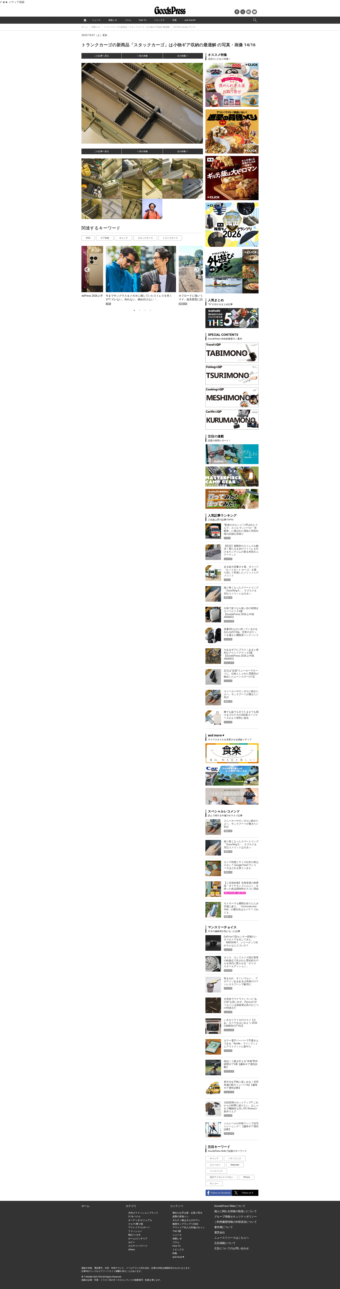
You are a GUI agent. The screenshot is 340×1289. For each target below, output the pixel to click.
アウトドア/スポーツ (139, 1227)
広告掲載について (225, 1243)
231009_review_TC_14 (184, 27)
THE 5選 (176, 1231)
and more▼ (190, 20)
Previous (85, 268)
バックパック (216, 1171)
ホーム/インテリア (138, 1238)
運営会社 (219, 1232)
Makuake (235, 1165)
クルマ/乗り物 (135, 1224)
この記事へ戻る (101, 56)
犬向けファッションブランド (143, 1212)
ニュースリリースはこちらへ (231, 1237)
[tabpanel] (142, 275)
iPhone (246, 1177)
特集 (174, 20)
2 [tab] (139, 310)
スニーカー (215, 1165)
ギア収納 (105, 238)
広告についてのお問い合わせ (231, 1248)
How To (142, 20)
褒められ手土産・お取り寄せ (187, 1212)
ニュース (96, 20)
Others (131, 1249)
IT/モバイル (134, 1216)
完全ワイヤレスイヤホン (221, 1177)
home (85, 20)
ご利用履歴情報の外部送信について (235, 1221)
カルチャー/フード (138, 1245)
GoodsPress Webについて (229, 1206)
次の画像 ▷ (182, 56)
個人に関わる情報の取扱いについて (235, 1211)
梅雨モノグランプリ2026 (185, 1224)
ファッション (135, 1231)
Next (195, 268)
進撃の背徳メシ (180, 1216)
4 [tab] (150, 310)
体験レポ (112, 20)
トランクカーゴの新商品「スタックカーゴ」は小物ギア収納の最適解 (137, 27)
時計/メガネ (134, 1235)
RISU (88, 238)
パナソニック (234, 1158)
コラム (128, 20)
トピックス (159, 20)
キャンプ (123, 238)
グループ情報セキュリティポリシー (235, 1216)
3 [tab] (145, 310)
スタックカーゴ (145, 238)
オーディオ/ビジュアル (140, 1220)
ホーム (84, 27)
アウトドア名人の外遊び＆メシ (188, 1227)
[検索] (255, 20)
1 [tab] (134, 310)
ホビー (131, 1242)
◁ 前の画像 (142, 56)
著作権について (223, 1227)
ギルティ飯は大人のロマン (186, 1220)
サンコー (214, 1183)
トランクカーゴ (170, 238)
